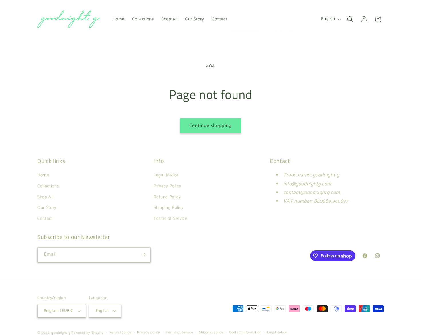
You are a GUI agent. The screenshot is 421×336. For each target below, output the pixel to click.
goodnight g (60, 333)
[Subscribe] (143, 254)
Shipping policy (211, 332)
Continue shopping (210, 125)
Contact (45, 218)
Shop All (45, 197)
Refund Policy (167, 197)
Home (43, 175)
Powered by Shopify (87, 333)
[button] (350, 19)
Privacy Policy (167, 186)
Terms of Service (171, 218)
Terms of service (179, 332)
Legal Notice (166, 175)
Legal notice (277, 332)
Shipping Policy (169, 207)
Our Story (46, 207)
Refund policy (120, 332)
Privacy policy (148, 332)
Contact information (245, 332)
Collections (48, 186)
